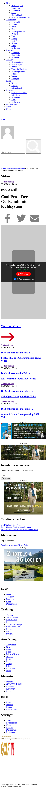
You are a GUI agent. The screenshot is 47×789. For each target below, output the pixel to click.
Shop (8, 109)
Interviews (15, 95)
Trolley (14, 41)
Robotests (10, 50)
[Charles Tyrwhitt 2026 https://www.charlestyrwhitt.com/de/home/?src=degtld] (23, 453)
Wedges (14, 34)
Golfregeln (15, 102)
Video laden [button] (24, 274)
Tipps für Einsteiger (19, 69)
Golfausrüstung (18, 168)
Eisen (13, 29)
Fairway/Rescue (18, 31)
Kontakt (9, 727)
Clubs (13, 13)
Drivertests (15, 53)
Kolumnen (15, 97)
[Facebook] (8, 224)
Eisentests (15, 55)
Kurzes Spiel (16, 64)
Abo (3, 119)
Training (9, 60)
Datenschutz (11, 730)
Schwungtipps (17, 62)
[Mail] (34, 224)
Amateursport (17, 5)
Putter (13, 36)
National (15, 83)
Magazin (9, 90)
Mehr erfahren (23, 269)
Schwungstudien (18, 71)
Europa (14, 85)
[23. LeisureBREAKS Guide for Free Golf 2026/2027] (23, 431)
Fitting (14, 38)
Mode (13, 45)
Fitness (14, 74)
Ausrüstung (11, 20)
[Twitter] (21, 224)
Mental (14, 76)
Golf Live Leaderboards (21, 17)
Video (8, 107)
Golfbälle (15, 57)
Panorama (15, 10)
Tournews (15, 8)
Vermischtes (16, 22)
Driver (14, 24)
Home (3, 168)
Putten (14, 67)
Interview (10, 686)
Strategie (15, 78)
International (16, 88)
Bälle (13, 27)
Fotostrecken (11, 104)
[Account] (7, 138)
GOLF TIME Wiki (19, 93)
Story (13, 100)
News (8, 3)
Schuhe (14, 43)
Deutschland (16, 15)
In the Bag (15, 48)
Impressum (10, 732)
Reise (8, 81)
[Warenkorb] (2, 122)
